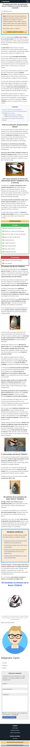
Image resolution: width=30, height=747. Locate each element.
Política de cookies (15, 730)
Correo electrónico (7, 689)
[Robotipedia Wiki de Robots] (5, 1)
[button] (27, 1)
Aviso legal (15, 728)
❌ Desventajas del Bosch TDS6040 (13, 116)
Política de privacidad (15, 732)
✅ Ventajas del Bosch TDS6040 (12, 115)
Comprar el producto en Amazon (15, 31)
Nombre (4, 683)
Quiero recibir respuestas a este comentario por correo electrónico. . (14, 713)
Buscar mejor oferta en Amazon (15, 742)
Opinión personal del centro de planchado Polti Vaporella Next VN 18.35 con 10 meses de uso (15, 551)
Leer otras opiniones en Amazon (15, 745)
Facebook (15, 738)
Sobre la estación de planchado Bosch (12, 109)
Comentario (5, 694)
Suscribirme (15, 714)
